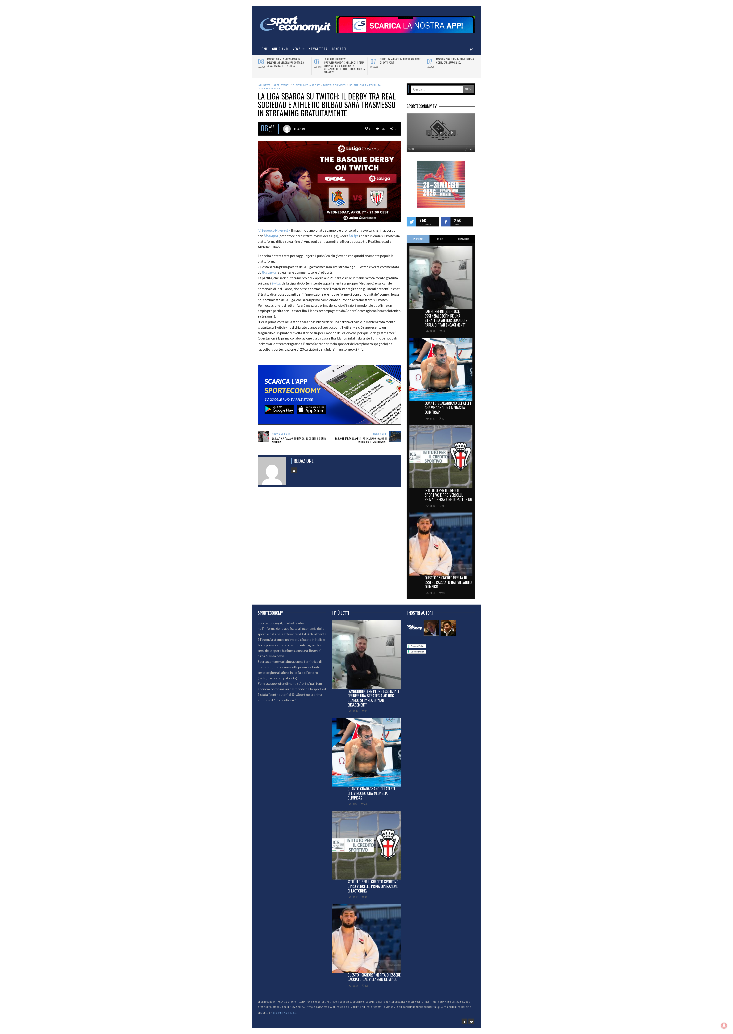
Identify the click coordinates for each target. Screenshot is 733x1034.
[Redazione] (414, 624)
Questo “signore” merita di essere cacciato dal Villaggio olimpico (448, 579)
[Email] (294, 467)
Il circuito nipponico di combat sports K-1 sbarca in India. (285, 60)
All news (264, 82)
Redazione (299, 125)
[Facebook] (464, 1018)
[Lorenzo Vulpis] (448, 624)
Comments (463, 236)
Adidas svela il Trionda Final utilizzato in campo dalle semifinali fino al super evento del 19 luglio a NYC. (344, 63)
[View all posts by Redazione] (287, 125)
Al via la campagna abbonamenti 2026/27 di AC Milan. (454, 60)
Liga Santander (269, 85)
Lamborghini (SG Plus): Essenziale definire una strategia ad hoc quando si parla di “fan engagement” (446, 314)
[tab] (418, 236)
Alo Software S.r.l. (285, 1009)
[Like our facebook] (445, 218)
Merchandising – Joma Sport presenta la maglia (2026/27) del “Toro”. (398, 62)
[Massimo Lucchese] (431, 624)
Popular (418, 236)
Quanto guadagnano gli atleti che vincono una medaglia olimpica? (448, 404)
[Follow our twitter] (411, 218)
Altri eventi (282, 82)
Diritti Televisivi (334, 82)
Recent (441, 236)
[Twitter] (471, 1018)
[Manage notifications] (724, 1026)
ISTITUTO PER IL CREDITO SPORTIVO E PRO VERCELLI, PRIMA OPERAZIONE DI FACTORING (448, 491)
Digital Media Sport (306, 82)
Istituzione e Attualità (365, 82)
